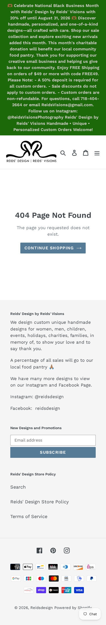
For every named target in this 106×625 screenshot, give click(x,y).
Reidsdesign (41, 607)
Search (18, 487)
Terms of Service (28, 516)
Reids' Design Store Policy (39, 501)
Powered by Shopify (73, 607)
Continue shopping (49, 247)
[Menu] (97, 152)
